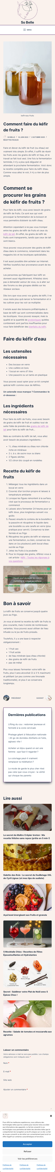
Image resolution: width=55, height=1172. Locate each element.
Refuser (27, 1151)
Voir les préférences (27, 1158)
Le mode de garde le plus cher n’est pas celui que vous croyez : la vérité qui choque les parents (26, 772)
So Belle (27, 22)
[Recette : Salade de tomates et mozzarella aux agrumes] (27, 1013)
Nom (6, 1063)
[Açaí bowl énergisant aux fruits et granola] (27, 897)
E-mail (7, 1071)
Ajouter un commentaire (15, 1089)
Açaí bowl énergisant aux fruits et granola (25, 915)
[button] (51, 1116)
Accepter (27, 1144)
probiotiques (34, 319)
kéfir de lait (9, 234)
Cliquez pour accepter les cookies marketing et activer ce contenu (27, 579)
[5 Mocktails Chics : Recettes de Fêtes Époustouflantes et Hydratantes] (27, 934)
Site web (7, 1080)
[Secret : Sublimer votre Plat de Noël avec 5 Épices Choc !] (27, 973)
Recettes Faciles (11, 140)
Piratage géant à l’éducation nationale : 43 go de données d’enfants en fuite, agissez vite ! (27, 738)
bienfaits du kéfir (37, 326)
